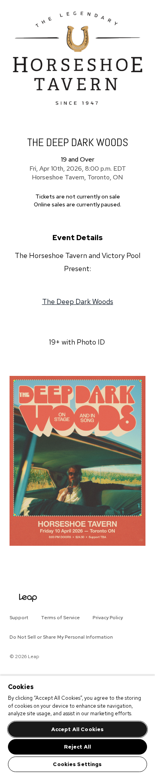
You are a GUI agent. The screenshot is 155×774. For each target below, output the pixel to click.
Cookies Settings (77, 764)
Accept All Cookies (77, 729)
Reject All (77, 746)
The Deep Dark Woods (77, 301)
